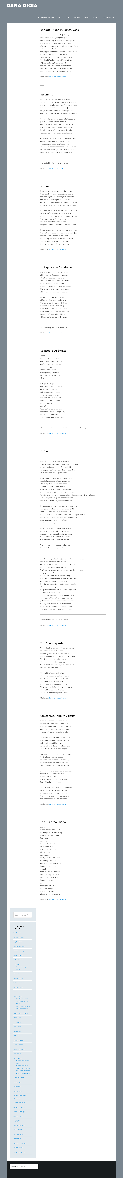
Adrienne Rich (17, 1116)
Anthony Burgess (19, 946)
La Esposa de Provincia (56, 267)
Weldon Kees (17, 1058)
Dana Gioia (22, 5)
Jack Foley (16, 992)
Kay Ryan (16, 1120)
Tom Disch (16, 964)
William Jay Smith (19, 1125)
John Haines (17, 1027)
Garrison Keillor (18, 1078)
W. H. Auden (17, 933)
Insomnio (46, 94)
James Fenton (18, 987)
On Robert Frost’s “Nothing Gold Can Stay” (22, 1001)
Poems (63, 76)
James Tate (17, 1139)
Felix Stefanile (17, 1130)
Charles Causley (18, 951)
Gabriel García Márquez (21, 1013)
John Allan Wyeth (19, 1152)
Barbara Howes (18, 1040)
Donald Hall (17, 1031)
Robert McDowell (19, 1102)
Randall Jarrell (18, 1045)
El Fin (44, 451)
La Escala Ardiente (53, 350)
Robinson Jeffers (19, 1049)
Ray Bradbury (17, 942)
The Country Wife (52, 643)
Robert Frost (17, 996)
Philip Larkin (17, 1087)
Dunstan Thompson (19, 1143)
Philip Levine (17, 1091)
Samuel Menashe (19, 1107)
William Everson (18, 978)
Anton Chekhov (18, 955)
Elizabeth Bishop (18, 937)
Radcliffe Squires (18, 1134)
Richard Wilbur (18, 1148)
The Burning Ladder (53, 822)
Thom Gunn (17, 1018)
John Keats (17, 1054)
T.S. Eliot (16, 974)
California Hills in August (58, 715)
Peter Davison (18, 960)
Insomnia (46, 186)
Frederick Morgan (19, 1111)
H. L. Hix (16, 1036)
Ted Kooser (17, 1082)
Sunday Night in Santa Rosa (59, 30)
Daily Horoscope (55, 76)
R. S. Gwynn (17, 1022)
